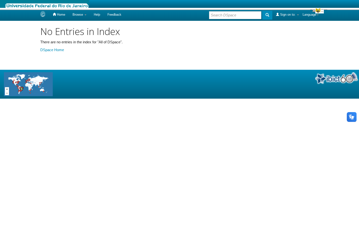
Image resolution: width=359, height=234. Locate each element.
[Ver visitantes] (28, 84)
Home (60, 14)
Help (97, 14)
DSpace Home (52, 50)
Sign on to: (287, 14)
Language (309, 14)
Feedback (114, 14)
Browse (78, 14)
